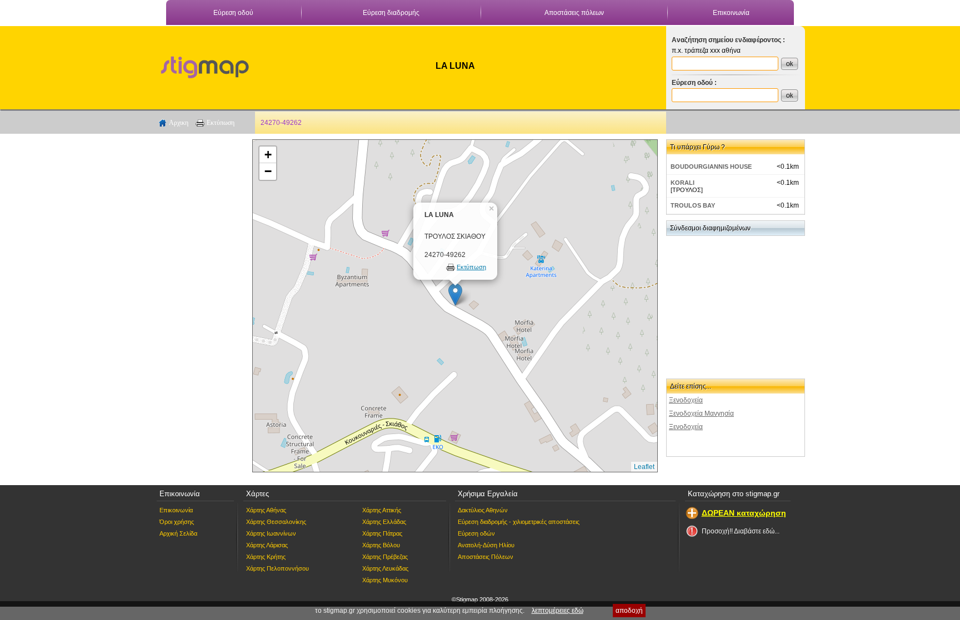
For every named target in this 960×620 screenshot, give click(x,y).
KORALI (682, 182)
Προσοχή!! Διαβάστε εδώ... (740, 531)
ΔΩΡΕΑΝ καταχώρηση (744, 512)
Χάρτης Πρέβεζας (385, 556)
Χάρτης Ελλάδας (384, 521)
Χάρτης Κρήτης (266, 556)
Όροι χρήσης (176, 521)
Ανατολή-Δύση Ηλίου (486, 545)
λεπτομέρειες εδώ (557, 610)
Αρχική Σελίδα (178, 533)
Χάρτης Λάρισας (267, 545)
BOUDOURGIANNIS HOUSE (711, 166)
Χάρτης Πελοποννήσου (277, 568)
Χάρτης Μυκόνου (385, 580)
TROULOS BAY (693, 205)
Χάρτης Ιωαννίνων (271, 533)
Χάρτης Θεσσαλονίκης (276, 521)
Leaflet (644, 467)
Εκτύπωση (220, 123)
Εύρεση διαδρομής (391, 13)
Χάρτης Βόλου (381, 545)
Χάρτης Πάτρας (382, 533)
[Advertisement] (199, 305)
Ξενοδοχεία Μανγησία (701, 413)
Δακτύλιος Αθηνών (483, 510)
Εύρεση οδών (476, 533)
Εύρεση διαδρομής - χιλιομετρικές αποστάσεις (518, 521)
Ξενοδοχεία (686, 400)
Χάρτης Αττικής (381, 510)
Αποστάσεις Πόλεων (485, 556)
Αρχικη (178, 123)
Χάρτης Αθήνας (266, 510)
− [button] (268, 171)
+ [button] (268, 155)
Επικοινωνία (731, 13)
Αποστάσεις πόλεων (574, 13)
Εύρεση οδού (233, 13)
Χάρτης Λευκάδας (385, 568)
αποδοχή (629, 610)
